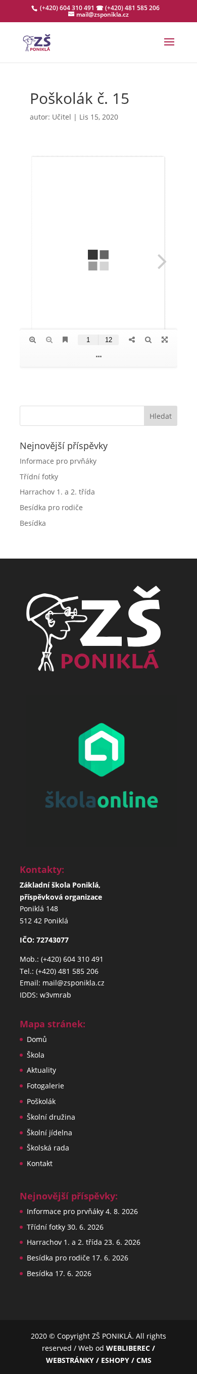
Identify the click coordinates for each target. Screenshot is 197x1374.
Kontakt (40, 1163)
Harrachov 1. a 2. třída (57, 492)
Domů (37, 1039)
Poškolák (41, 1101)
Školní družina (51, 1117)
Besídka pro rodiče (51, 507)
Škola (35, 1055)
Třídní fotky (39, 476)
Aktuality (41, 1070)
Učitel (61, 117)
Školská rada (48, 1147)
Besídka (33, 523)
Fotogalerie (45, 1085)
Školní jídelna (49, 1132)
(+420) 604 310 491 (68, 8)
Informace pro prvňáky (58, 461)
